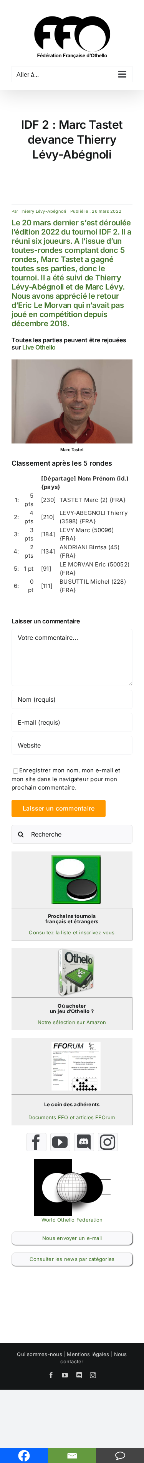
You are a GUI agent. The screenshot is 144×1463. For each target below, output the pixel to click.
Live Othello (39, 347)
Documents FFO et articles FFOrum (71, 1117)
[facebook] (36, 1142)
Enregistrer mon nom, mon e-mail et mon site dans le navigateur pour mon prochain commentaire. (66, 779)
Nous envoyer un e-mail (72, 1238)
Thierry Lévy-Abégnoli (43, 211)
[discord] (84, 1142)
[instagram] (108, 1142)
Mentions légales (88, 1354)
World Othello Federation (72, 1220)
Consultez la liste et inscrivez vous (71, 932)
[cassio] (76, 858)
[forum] (76, 1044)
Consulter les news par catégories (72, 1259)
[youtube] (60, 1142)
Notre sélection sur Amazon (72, 1022)
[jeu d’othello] (76, 951)
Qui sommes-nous (39, 1354)
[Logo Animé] (72, 1161)
